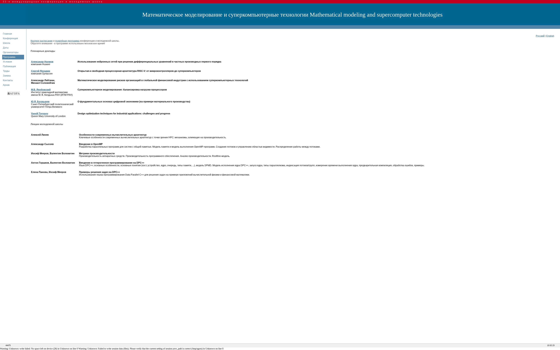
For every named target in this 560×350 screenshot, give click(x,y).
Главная (7, 33)
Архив (6, 85)
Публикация (9, 66)
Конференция (10, 38)
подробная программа (67, 41)
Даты (6, 47)
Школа (6, 43)
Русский (540, 36)
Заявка (7, 75)
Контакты (8, 80)
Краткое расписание (42, 41)
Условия (7, 61)
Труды (6, 71)
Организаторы (11, 52)
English (550, 36)
